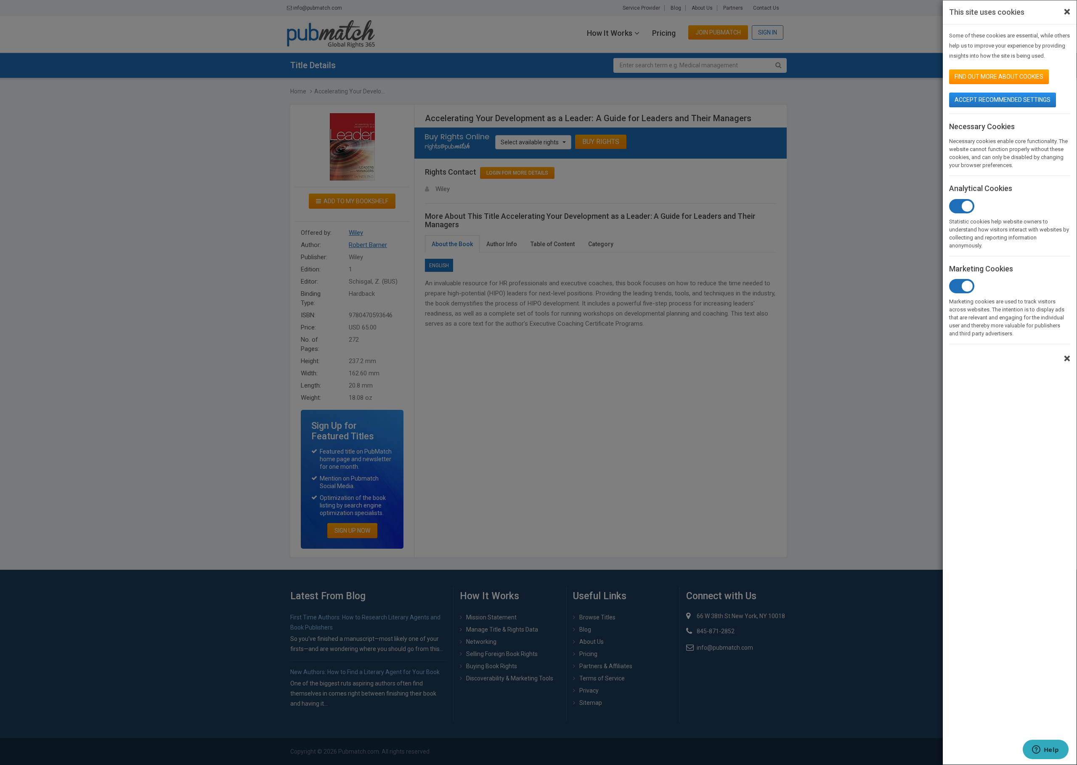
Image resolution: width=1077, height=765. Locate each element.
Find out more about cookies (999, 76)
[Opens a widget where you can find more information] (1045, 750)
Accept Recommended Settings (1002, 99)
